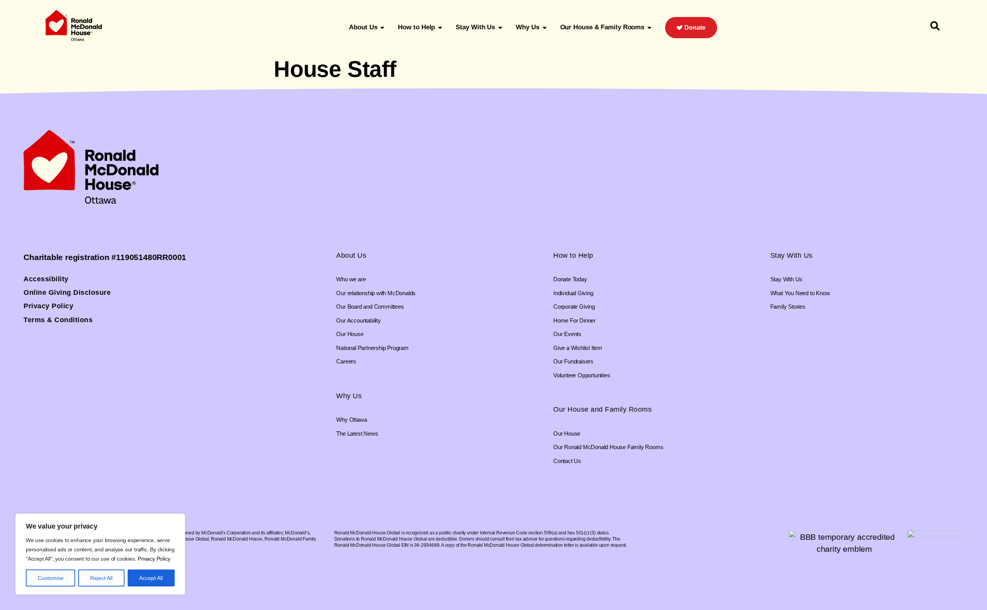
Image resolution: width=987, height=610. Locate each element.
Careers (346, 361)
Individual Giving (573, 293)
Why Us (349, 396)
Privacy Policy (154, 559)
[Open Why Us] (544, 27)
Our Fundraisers (573, 361)
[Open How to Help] (440, 27)
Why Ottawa (351, 419)
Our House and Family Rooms (602, 409)
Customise (51, 578)
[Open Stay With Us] (500, 27)
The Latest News (357, 433)
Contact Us (567, 461)
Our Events (567, 334)
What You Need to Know (800, 293)
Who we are (350, 279)
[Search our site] (935, 25)
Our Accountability (358, 320)
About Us (351, 255)
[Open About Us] (382, 27)
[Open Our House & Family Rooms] (649, 27)
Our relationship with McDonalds (376, 293)
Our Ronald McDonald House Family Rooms (608, 447)
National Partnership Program (372, 348)
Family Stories (787, 306)
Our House (349, 334)
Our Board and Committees (370, 306)
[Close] (177, 520)
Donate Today (570, 279)
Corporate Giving (574, 306)
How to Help (573, 255)
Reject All (101, 578)
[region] (100, 554)
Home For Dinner (574, 320)
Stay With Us (791, 255)
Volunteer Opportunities (581, 375)
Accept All (151, 578)
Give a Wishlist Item (577, 348)
